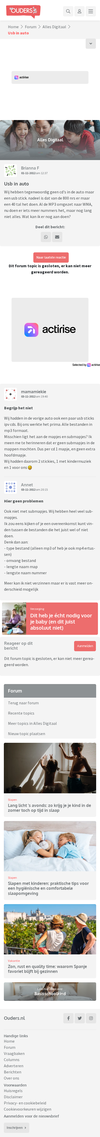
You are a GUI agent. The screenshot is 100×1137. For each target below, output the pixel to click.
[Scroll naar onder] (91, 43)
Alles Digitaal (54, 26)
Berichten (12, 1071)
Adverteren (13, 1065)
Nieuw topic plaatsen (26, 733)
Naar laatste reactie (51, 257)
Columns (11, 1059)
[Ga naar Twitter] (80, 1018)
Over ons (11, 1078)
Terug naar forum (23, 702)
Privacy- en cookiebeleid (25, 1102)
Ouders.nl (14, 1018)
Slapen (12, 800)
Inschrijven (15, 1128)
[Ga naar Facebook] (68, 1018)
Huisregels (13, 1090)
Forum (30, 26)
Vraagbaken (14, 1053)
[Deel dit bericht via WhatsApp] (46, 237)
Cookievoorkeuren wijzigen (27, 1109)
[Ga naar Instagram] (91, 1018)
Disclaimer (13, 1096)
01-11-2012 (28, 173)
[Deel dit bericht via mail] (57, 237)
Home (13, 26)
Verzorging (37, 609)
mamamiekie (33, 391)
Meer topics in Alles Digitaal (32, 723)
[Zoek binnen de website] (68, 11)
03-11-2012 (28, 396)
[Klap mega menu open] (91, 11)
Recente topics (21, 713)
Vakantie (14, 961)
